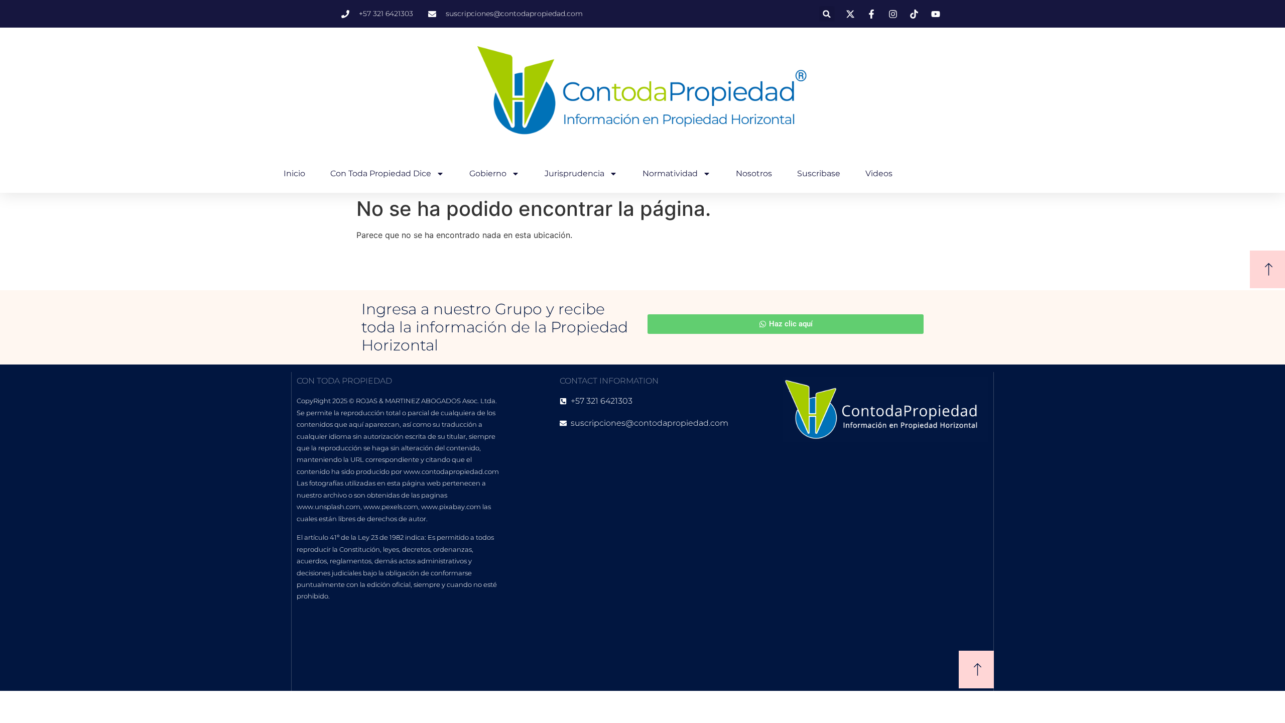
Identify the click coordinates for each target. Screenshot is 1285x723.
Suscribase (818, 173)
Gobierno (487, 173)
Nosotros (754, 173)
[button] (827, 14)
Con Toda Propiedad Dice (380, 173)
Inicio (294, 173)
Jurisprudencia (574, 173)
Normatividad (670, 173)
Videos (878, 173)
